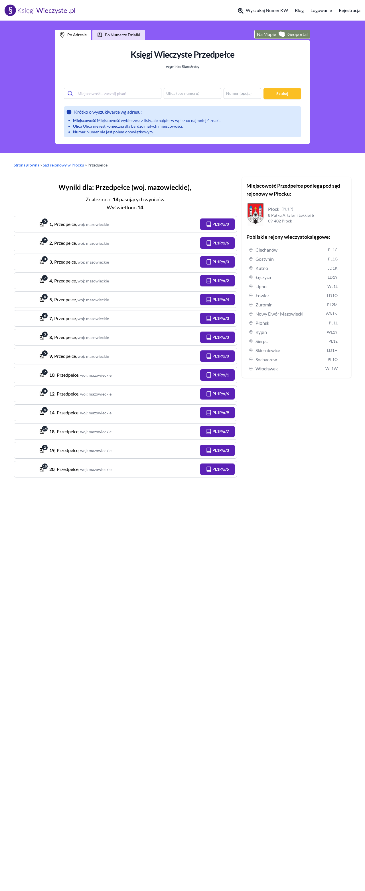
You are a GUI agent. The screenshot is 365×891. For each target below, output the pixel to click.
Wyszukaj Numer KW (267, 10)
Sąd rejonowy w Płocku (63, 164)
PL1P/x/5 (220, 469)
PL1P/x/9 (220, 412)
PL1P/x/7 (220, 431)
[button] (217, 224)
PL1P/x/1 (220, 374)
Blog (299, 10)
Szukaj (282, 93)
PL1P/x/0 (220, 224)
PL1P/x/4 (220, 299)
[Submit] (71, 93)
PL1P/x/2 (220, 280)
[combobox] (112, 93)
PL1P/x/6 (220, 242)
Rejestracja (349, 10)
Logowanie (321, 10)
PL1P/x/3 (220, 261)
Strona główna (26, 164)
